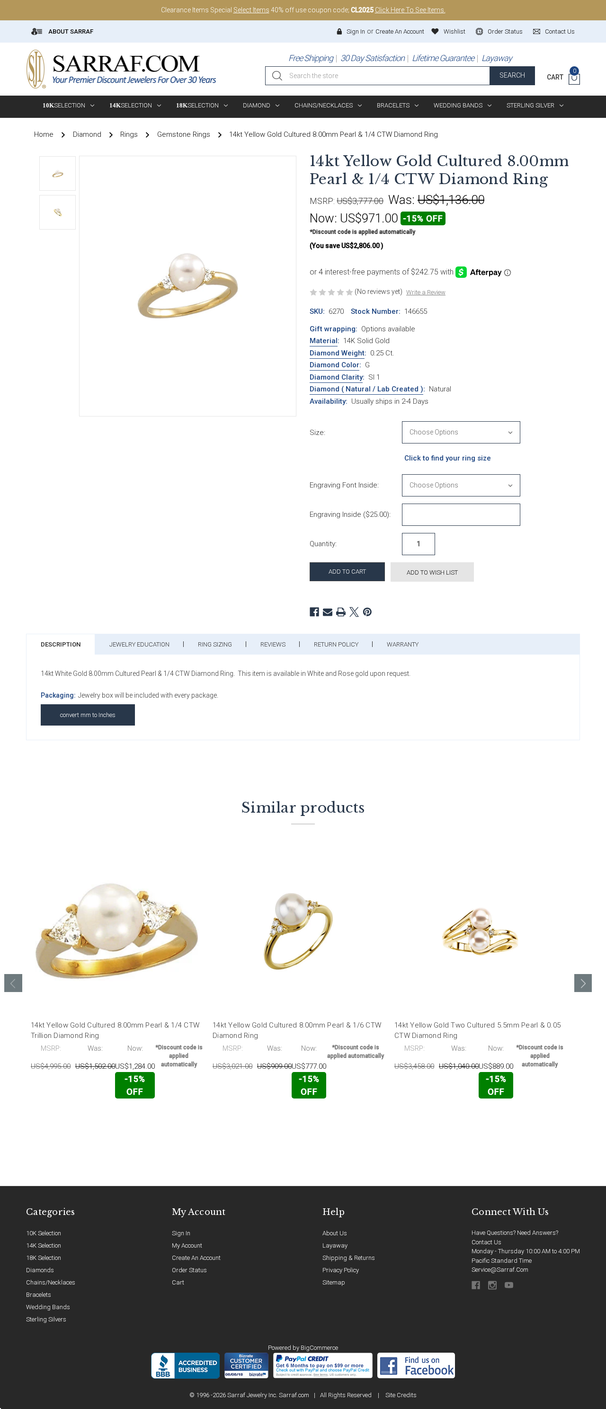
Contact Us (486, 1242)
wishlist (454, 31)
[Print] (341, 612)
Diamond (256, 105)
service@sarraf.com (500, 1269)
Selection (64, 105)
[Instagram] (493, 1285)
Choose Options (72, 1118)
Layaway (496, 58)
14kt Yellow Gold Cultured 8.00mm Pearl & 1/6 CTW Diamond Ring (297, 1030)
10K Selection (43, 1233)
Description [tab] (60, 644)
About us (334, 1233)
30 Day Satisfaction (372, 58)
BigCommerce (319, 1347)
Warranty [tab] (403, 644)
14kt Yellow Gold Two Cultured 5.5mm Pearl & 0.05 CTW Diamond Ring (477, 1030)
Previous (13, 983)
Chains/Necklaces (323, 105)
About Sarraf (70, 31)
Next (583, 983)
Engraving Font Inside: (344, 485)
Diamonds (40, 1270)
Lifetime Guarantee (443, 58)
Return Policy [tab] (336, 644)
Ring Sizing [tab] (215, 644)
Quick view (172, 1118)
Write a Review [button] (426, 292)
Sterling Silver (530, 105)
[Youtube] (510, 1285)
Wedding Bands (458, 105)
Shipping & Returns (348, 1257)
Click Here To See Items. (410, 10)
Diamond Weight (337, 353)
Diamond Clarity (336, 377)
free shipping (310, 58)
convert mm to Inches (88, 714)
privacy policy (340, 1270)
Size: (317, 432)
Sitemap (333, 1282)
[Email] (327, 612)
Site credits (401, 1395)
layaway (335, 1245)
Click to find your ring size (447, 458)
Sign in (356, 31)
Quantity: (323, 544)
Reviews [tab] (272, 644)
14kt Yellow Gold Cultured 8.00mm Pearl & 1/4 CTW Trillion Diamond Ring (115, 1030)
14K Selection (43, 1245)
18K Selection (43, 1257)
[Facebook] (314, 612)
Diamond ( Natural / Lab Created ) (366, 389)
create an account (196, 1257)
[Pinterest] (367, 612)
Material (324, 341)
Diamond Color (334, 365)
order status (505, 31)
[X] (354, 612)
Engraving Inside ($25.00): (350, 514)
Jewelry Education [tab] (139, 644)
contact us (560, 31)
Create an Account (399, 31)
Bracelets (393, 105)
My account (187, 1245)
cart (178, 1282)
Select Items (251, 10)
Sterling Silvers (46, 1319)
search (512, 75)
